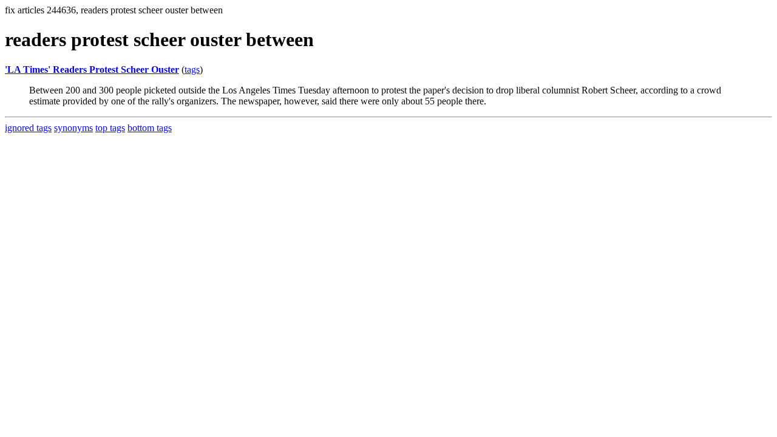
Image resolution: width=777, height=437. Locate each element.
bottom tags (149, 128)
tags (192, 69)
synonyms (73, 128)
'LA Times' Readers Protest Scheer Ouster (92, 69)
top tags (110, 128)
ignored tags (28, 128)
